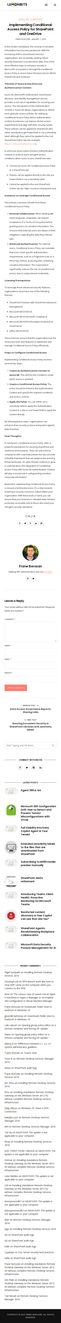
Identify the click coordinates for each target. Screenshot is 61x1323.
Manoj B (9, 1043)
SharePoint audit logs (25, 1067)
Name (8, 645)
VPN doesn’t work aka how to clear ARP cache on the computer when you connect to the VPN (29, 985)
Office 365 (24, 19)
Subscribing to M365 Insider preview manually (38, 863)
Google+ (48, 571)
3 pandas (9, 1252)
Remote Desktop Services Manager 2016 (33, 1126)
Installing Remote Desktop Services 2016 (34, 1228)
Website (8, 673)
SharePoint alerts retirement (32, 879)
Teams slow (30, 1052)
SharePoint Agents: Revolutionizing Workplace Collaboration (37, 932)
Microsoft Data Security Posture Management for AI (38, 946)
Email (8, 659)
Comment (10, 619)
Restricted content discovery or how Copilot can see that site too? (36, 915)
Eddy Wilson (11, 1108)
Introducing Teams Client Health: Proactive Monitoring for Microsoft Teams (37, 899)
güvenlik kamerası (14, 1015)
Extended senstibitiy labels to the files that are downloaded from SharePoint (38, 849)
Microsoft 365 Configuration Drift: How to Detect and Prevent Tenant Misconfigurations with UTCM (38, 813)
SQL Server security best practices (36, 1252)
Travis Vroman (12, 1052)
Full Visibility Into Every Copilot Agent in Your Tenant (35, 831)
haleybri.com (11, 1117)
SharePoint (36, 19)
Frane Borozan (30, 566)
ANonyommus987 (14, 1210)
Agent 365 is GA (31, 790)
